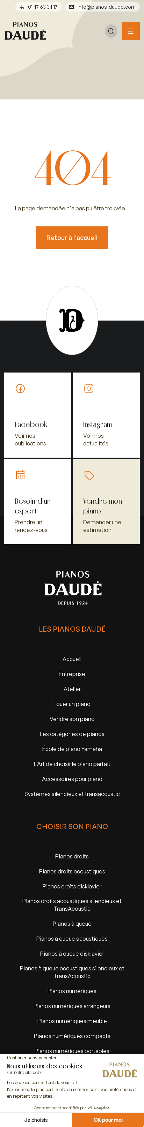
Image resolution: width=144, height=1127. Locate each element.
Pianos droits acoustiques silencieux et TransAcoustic (72, 904)
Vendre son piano (72, 718)
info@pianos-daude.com (107, 7)
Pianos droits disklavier (72, 886)
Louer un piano (72, 703)
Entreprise (72, 673)
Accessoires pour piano (72, 778)
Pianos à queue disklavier (72, 953)
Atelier (72, 688)
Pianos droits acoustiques (72, 871)
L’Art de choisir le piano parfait (72, 763)
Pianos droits (72, 856)
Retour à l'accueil (72, 237)
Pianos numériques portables (72, 1050)
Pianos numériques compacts (72, 1035)
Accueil (72, 658)
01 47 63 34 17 (42, 7)
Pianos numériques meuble (72, 1020)
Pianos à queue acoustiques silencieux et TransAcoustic (72, 972)
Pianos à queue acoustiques (72, 938)
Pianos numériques (72, 990)
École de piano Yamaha (72, 748)
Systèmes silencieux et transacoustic (72, 793)
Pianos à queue (72, 923)
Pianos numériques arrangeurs (72, 1005)
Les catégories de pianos (72, 733)
